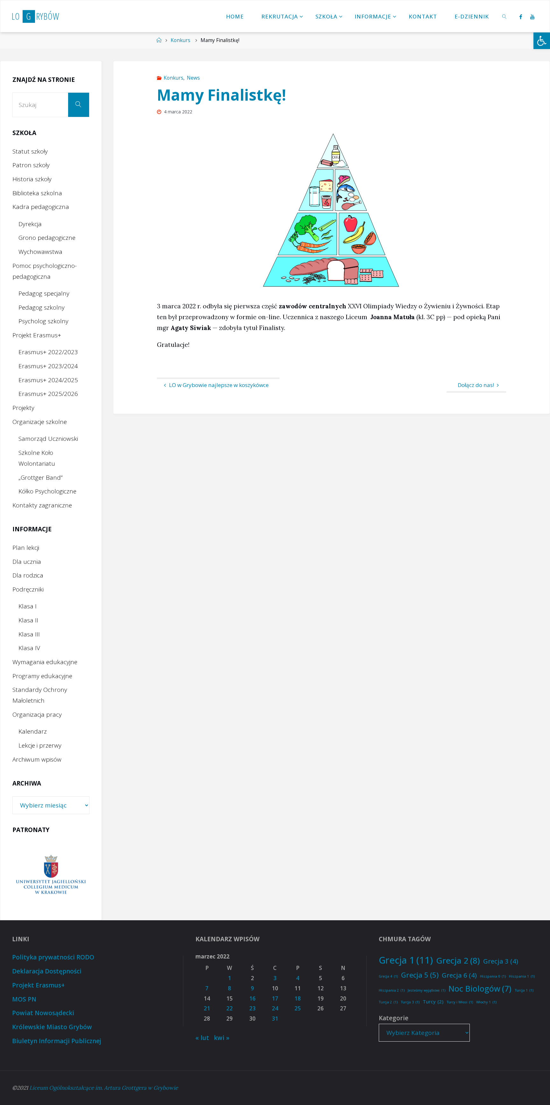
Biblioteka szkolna (37, 193)
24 (275, 1008)
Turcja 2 (388, 1002)
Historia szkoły (32, 179)
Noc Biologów (479, 988)
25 (297, 1008)
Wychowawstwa (40, 252)
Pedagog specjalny (43, 293)
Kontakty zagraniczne (42, 505)
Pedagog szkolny (41, 307)
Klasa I (27, 606)
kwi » (221, 1038)
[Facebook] (520, 16)
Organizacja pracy (37, 714)
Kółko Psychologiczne (47, 491)
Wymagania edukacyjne (44, 662)
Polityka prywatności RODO (53, 957)
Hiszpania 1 (522, 976)
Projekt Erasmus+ (36, 335)
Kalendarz (32, 731)
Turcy (433, 1001)
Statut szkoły (30, 151)
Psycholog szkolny (43, 321)
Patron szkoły (31, 165)
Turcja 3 (410, 1002)
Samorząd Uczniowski (48, 438)
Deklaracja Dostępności (46, 971)
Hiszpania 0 (493, 976)
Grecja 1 (406, 960)
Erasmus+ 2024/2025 (48, 380)
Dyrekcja (30, 224)
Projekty (23, 408)
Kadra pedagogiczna (40, 207)
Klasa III (29, 634)
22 (229, 1008)
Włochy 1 (486, 1002)
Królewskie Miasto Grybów (52, 1027)
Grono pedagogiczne (46, 237)
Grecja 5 (420, 974)
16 (252, 998)
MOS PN (24, 999)
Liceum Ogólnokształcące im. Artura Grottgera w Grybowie (103, 1087)
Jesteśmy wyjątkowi (426, 990)
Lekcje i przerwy (39, 745)
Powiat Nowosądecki (43, 1013)
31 (275, 1018)
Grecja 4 (388, 976)
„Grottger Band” (40, 477)
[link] (504, 16)
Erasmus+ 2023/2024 (48, 366)
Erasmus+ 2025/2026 (48, 394)
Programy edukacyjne (42, 676)
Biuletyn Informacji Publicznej (56, 1041)
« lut (202, 1038)
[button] (541, 40)
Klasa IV (29, 648)
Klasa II (28, 620)
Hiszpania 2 (392, 990)
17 (275, 998)
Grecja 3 (500, 961)
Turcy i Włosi (460, 1002)
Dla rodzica (27, 575)
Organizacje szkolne (39, 422)
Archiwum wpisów (36, 759)
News (193, 78)
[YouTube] (532, 16)
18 (297, 998)
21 (207, 1008)
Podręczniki (28, 589)
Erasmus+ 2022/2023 (48, 352)
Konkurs (180, 40)
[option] (50, 875)
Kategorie (393, 1018)
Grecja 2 (458, 960)
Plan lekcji (25, 547)
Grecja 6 (459, 975)
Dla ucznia (26, 561)
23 (252, 1008)
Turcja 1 (524, 990)
